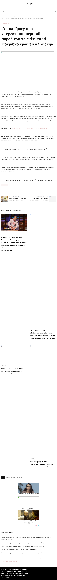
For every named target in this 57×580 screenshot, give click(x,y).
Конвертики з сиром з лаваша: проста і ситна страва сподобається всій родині (23, 543)
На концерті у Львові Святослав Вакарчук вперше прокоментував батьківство (41, 464)
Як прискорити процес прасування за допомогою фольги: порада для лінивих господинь (26, 553)
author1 (6, 48)
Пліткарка (28, 4)
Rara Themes (17, 571)
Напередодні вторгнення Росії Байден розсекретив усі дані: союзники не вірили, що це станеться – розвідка (26, 538)
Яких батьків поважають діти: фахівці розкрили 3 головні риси (19, 549)
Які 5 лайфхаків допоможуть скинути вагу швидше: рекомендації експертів (22, 546)
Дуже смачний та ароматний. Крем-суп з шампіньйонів (29, 128)
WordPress (4, 573)
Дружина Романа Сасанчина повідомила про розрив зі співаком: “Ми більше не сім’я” (14, 371)
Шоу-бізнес (5, 23)
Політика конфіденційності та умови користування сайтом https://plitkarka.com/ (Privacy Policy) (14, 575)
